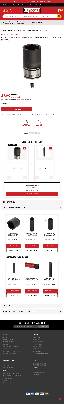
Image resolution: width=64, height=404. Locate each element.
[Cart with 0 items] (59, 10)
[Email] (39, 133)
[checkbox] (25, 148)
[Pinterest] (36, 133)
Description (9, 202)
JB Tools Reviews (37, 346)
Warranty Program (7, 378)
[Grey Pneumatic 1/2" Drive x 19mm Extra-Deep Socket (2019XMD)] (50, 271)
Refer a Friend (37, 351)
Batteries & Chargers (8, 339)
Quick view (14, 250)
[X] (30, 133)
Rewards (46, 4)
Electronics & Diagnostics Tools (11, 343)
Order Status (36, 337)
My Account (36, 339)
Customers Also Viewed (15, 208)
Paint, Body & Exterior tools (10, 346)
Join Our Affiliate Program (40, 353)
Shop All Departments (9, 22)
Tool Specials (6, 337)
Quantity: (4, 103)
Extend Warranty (22, 4)
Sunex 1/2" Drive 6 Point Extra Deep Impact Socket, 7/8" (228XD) (32, 234)
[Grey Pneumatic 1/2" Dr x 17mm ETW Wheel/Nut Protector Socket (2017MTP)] (32, 267)
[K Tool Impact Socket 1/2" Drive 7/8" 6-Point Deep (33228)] (50, 226)
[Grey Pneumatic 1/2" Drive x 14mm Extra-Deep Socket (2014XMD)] (14, 269)
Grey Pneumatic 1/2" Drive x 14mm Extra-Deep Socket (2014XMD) (14, 280)
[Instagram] (45, 364)
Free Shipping (31, 4)
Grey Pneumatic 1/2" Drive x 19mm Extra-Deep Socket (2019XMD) (50, 280)
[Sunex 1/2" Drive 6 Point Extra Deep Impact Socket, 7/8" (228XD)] (32, 226)
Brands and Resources (8, 367)
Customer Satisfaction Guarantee (11, 375)
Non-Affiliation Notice (9, 377)
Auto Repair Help (7, 365)
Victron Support (37, 344)
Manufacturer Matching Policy (11, 373)
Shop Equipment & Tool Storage (11, 351)
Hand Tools (5, 344)
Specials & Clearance (20, 22)
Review (6, 306)
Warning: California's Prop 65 (19, 311)
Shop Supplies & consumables (10, 353)
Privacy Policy (6, 382)
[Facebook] (33, 133)
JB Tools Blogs (39, 4)
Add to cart (13, 246)
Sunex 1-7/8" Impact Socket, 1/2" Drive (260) (13, 234)
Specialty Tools (6, 355)
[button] (31, 163)
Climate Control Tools (9, 341)
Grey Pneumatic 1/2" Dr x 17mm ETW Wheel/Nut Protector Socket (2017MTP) (32, 280)
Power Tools (6, 348)
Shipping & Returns (38, 341)
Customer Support (13, 4)
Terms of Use (6, 380)
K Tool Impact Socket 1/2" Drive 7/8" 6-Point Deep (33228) (50, 234)
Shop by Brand (37, 22)
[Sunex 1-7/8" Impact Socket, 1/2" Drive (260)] (14, 225)
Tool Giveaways (37, 348)
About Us (5, 4)
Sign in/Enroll (9, 10)
